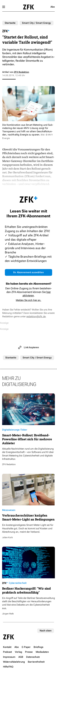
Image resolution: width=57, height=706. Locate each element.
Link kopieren (31, 347)
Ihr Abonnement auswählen (28, 272)
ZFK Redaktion (21, 72)
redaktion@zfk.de (36, 316)
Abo (52, 6)
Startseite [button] (28, 7)
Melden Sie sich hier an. (28, 300)
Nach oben (46, 630)
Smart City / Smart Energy (36, 22)
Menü (3, 7)
